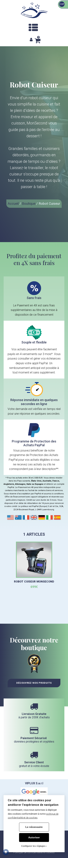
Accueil (13, 203)
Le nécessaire (34, 827)
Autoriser (34, 837)
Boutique (28, 203)
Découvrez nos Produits (34, 682)
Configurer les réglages (33, 846)
